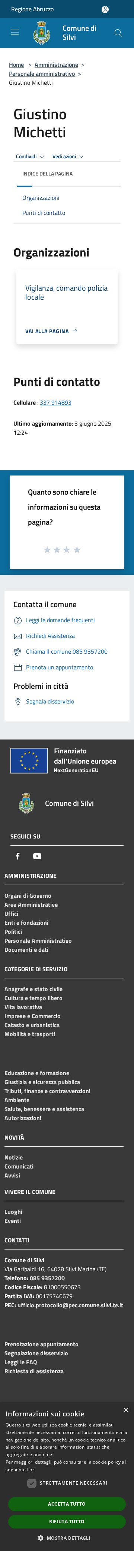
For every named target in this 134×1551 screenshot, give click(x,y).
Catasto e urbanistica (32, 1024)
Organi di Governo (27, 895)
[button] (67, 1537)
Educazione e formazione (36, 1072)
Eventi (12, 1220)
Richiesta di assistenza (34, 1371)
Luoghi (13, 1211)
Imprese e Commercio (32, 1015)
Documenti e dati (26, 949)
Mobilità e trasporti (29, 1033)
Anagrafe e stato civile (33, 988)
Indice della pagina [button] (47, 173)
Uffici (11, 913)
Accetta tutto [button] (67, 1504)
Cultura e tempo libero (33, 997)
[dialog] (67, 1476)
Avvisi (12, 1175)
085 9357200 (47, 1278)
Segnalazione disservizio (36, 1353)
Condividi (27, 156)
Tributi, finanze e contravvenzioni (47, 1090)
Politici (13, 931)
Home (16, 64)
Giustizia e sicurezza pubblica (42, 1081)
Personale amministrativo (42, 73)
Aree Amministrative (31, 904)
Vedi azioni (64, 156)
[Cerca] (118, 33)
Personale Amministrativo (38, 940)
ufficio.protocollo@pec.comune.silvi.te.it (70, 1305)
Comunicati (19, 1166)
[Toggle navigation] (14, 32)
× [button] (125, 1410)
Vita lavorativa (23, 1006)
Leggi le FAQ (20, 1362)
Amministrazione (56, 64)
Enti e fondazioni (26, 922)
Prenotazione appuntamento (41, 1344)
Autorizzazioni (22, 1117)
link (31, 1469)
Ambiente (16, 1099)
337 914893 (55, 402)
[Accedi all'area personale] (105, 9)
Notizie (13, 1157)
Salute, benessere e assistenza (44, 1108)
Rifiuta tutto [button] (66, 1521)
